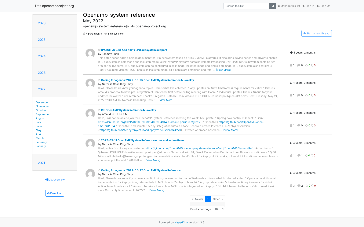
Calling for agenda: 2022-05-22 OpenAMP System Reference (140, 170)
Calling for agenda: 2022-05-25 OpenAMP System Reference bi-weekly (147, 80)
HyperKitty (181, 222)
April (38, 134)
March (40, 138)
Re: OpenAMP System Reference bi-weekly (128, 110)
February (41, 142)
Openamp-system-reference (119, 15)
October (41, 110)
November (42, 106)
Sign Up (325, 5)
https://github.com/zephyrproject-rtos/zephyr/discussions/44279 (140, 130)
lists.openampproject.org (54, 6)
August (40, 118)
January (41, 146)
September (43, 114)
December (42, 102)
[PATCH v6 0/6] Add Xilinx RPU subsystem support (133, 49)
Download (56, 193)
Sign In (309, 5)
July (38, 122)
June (39, 126)
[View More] (223, 69)
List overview (56, 179)
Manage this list (290, 5)
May (38, 130)
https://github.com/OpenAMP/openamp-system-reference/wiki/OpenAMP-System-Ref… (200, 148)
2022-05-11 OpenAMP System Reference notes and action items (142, 140)
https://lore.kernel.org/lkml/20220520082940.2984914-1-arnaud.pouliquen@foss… (150, 122)
